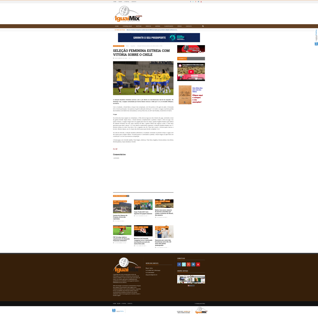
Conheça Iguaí (127, 26)
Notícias (138, 26)
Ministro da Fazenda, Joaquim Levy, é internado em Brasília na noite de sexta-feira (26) (143, 241)
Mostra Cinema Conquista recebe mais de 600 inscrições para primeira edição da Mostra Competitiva (154, 30)
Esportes (116, 46)
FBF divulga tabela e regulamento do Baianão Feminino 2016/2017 (121, 238)
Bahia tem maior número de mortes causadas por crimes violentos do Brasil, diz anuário (164, 212)
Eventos (148, 26)
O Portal (126, 1)
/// (128, 196)
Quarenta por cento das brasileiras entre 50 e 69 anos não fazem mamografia (163, 242)
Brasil (141, 201)
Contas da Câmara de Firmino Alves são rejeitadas (120, 217)
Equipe (120, 1)
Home (114, 1)
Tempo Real (121, 46)
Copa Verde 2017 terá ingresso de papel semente (143, 212)
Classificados (168, 26)
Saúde (167, 227)
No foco (119, 201)
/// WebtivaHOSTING (200, 303)
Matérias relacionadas (120, 196)
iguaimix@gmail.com (152, 274)
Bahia (115, 201)
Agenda (157, 26)
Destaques (162, 201)
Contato (134, 1)
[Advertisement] (143, 177)
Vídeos (179, 26)
